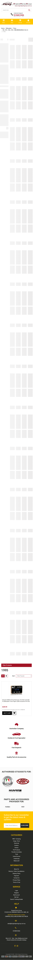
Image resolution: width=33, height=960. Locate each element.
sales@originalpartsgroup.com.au (16, 923)
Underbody (16, 858)
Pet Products (16, 849)
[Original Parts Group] (16, 3)
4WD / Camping (16, 839)
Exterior (16, 845)
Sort (13, 676)
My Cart (16, 897)
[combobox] (14, 10)
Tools (16, 854)
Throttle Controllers (16, 852)
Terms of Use (16, 882)
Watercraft (16, 860)
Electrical (16, 843)
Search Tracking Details (16, 899)
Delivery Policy (16, 873)
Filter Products (7, 665)
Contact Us (16, 878)
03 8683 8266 (16, 931)
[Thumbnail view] (3, 676)
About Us (16, 869)
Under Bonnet (16, 856)
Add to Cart (7, 713)
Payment (16, 875)
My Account (16, 895)
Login (16, 890)
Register (16, 892)
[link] (14, 946)
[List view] (6, 676)
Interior (16, 847)
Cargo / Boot (16, 841)
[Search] (29, 10)
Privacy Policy (16, 880)
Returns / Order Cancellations (16, 871)
